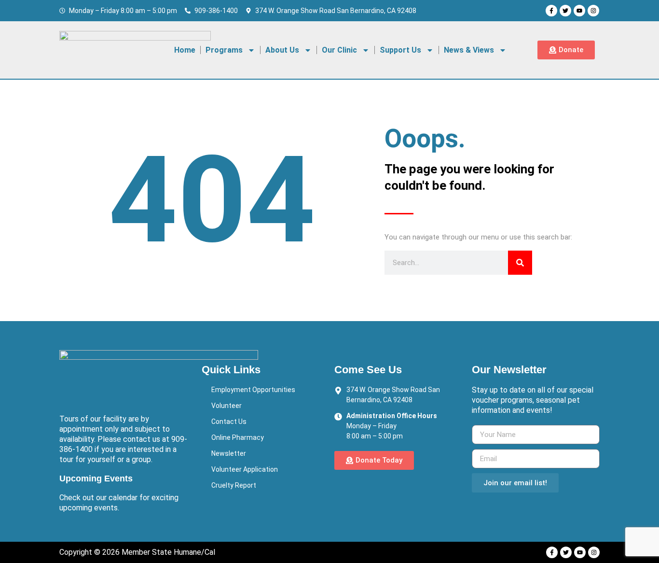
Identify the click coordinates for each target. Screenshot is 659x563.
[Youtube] (579, 10)
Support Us (400, 50)
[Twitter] (565, 10)
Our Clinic (339, 50)
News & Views (469, 50)
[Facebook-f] (551, 10)
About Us (282, 50)
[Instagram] (593, 10)
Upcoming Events (96, 478)
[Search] (520, 263)
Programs (224, 50)
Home (184, 50)
